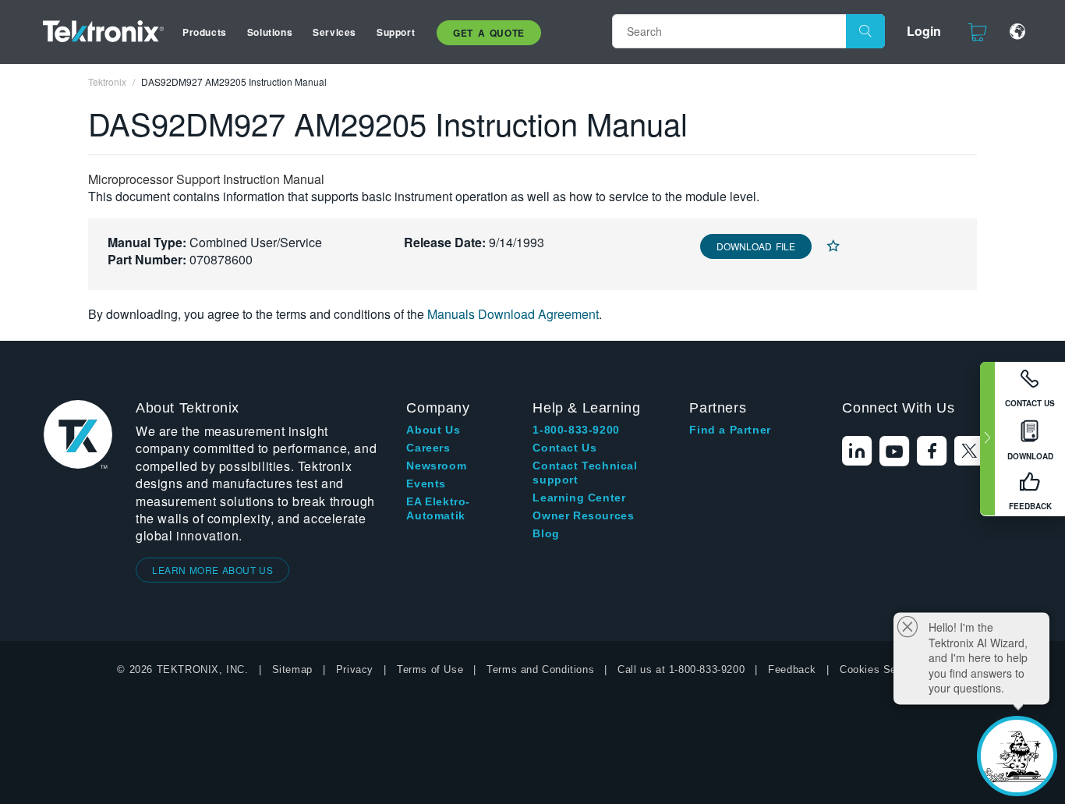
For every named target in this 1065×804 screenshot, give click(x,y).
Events (426, 483)
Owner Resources (583, 515)
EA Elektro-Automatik (438, 508)
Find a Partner (729, 429)
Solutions (269, 32)
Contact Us (564, 447)
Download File (755, 246)
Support (396, 32)
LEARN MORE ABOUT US (212, 569)
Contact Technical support (584, 472)
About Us (433, 429)
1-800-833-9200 (575, 429)
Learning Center (578, 497)
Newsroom (436, 465)
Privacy (354, 669)
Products (204, 32)
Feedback (792, 669)
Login (924, 31)
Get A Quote (489, 33)
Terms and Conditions (540, 669)
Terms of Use (430, 669)
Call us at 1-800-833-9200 (681, 669)
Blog (545, 533)
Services (334, 32)
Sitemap (292, 669)
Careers (428, 447)
